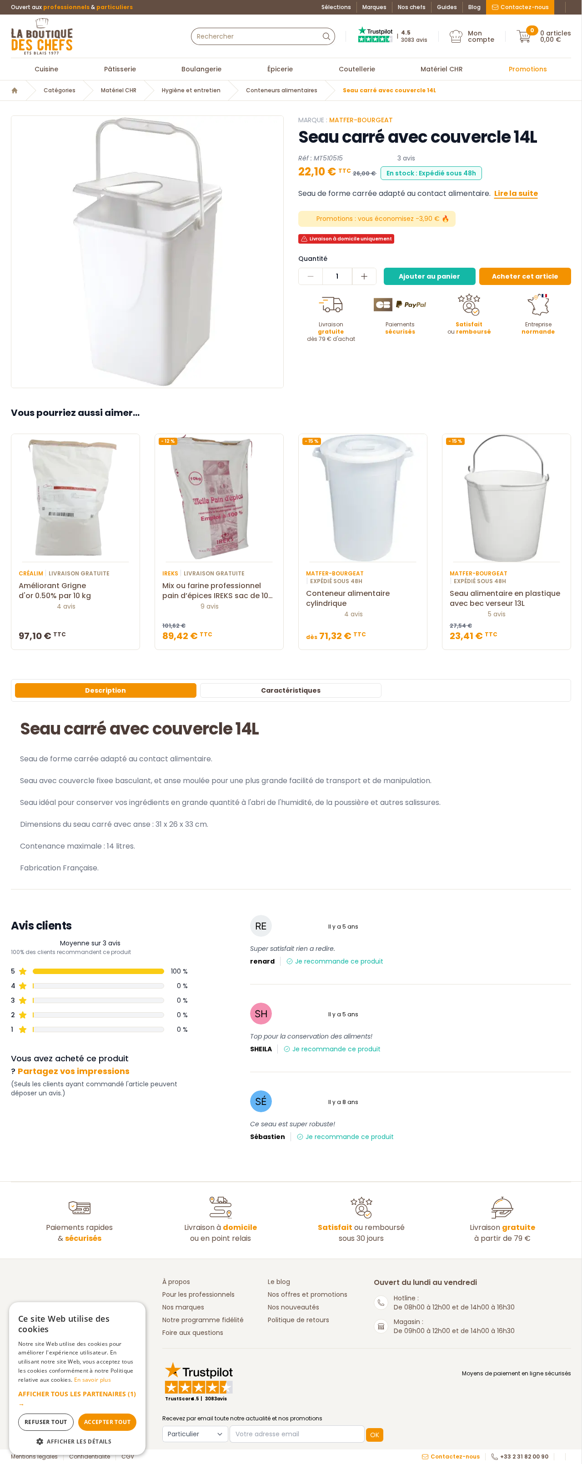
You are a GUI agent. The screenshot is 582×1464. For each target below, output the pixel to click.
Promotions (528, 69)
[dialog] (77, 1378)
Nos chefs (412, 7)
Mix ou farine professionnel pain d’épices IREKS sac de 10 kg (215, 591)
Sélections (336, 7)
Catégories (59, 90)
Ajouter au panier (429, 276)
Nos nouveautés (293, 1307)
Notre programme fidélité (203, 1319)
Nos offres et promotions (307, 1294)
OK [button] (374, 1434)
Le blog (279, 1281)
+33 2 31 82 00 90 (524, 1456)
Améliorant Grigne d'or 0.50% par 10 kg (55, 591)
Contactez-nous (525, 7)
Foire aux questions (192, 1332)
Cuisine (46, 69)
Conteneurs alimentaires (281, 90)
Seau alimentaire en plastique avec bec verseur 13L (505, 599)
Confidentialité (89, 1456)
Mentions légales (34, 1456)
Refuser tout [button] (46, 1422)
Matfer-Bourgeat (361, 120)
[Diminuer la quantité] (311, 276)
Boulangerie (201, 69)
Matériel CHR (442, 69)
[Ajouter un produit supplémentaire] (364, 276)
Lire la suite (516, 193)
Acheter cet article (525, 276)
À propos (176, 1281)
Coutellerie (357, 69)
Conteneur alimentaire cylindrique (348, 599)
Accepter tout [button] (107, 1422)
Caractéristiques (291, 690)
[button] (77, 1398)
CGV (127, 1456)
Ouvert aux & (72, 7)
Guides (447, 7)
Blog (474, 7)
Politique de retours (298, 1319)
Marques (374, 7)
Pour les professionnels (198, 1294)
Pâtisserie (120, 69)
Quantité (312, 258)
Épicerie (280, 69)
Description (105, 690)
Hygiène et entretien (191, 90)
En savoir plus (92, 1380)
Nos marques (183, 1307)
